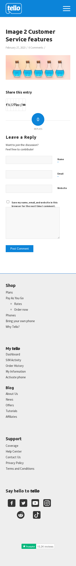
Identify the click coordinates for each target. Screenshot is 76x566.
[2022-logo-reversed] (31, 8)
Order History (15, 366)
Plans (9, 292)
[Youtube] (35, 503)
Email (60, 175)
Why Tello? (13, 327)
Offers (10, 405)
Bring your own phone (20, 321)
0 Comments (35, 47)
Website (62, 188)
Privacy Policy (15, 463)
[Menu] (64, 8)
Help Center (14, 451)
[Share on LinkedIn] (17, 105)
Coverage (12, 446)
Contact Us (13, 457)
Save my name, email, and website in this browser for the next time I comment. (35, 204)
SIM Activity (13, 360)
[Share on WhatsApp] (12, 105)
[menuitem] (64, 8)
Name (60, 161)
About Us (12, 394)
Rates (18, 304)
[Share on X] (9, 105)
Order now (21, 309)
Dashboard (13, 354)
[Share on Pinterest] (15, 105)
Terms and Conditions (20, 469)
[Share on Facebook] (6, 105)
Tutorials (11, 411)
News (9, 399)
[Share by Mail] (24, 105)
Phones (11, 315)
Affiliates (11, 417)
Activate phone (16, 377)
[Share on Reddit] (21, 105)
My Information (16, 371)
